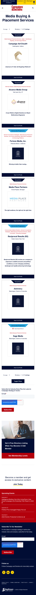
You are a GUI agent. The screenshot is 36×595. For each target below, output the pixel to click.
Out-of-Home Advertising (14, 136)
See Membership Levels (18, 455)
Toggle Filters (18, 381)
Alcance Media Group (18, 89)
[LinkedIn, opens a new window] (8, 572)
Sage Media (18, 336)
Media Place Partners (18, 187)
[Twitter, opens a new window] (12, 572)
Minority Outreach (9, 86)
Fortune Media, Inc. (18, 141)
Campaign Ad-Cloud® (18, 43)
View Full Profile (18, 77)
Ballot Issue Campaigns (26, 136)
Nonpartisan (18, 35)
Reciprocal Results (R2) (18, 236)
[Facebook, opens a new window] (3, 572)
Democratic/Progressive (18, 131)
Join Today (18, 484)
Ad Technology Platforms (20, 40)
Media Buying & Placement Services (13, 39)
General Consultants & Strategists (11, 134)
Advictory (18, 288)
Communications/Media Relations (12, 230)
